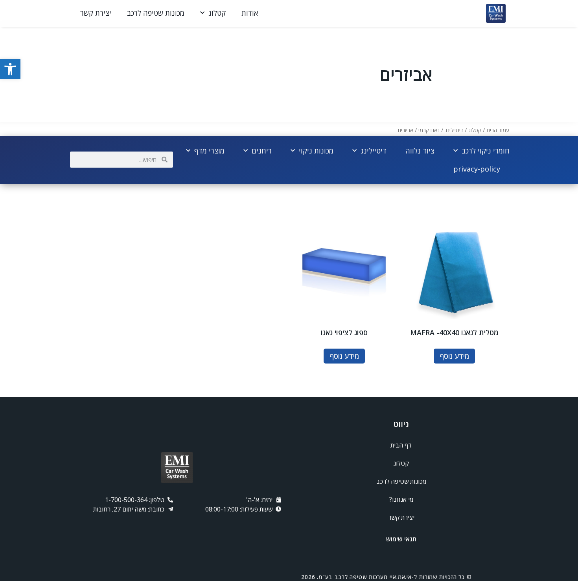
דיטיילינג (454, 130)
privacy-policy (476, 169)
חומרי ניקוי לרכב (486, 150)
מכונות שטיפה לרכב (155, 13)
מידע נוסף (454, 356)
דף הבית (401, 445)
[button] (10, 69)
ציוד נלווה (419, 150)
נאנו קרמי (429, 130)
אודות (249, 13)
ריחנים (262, 150)
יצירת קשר (95, 13)
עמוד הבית (497, 130)
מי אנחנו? (401, 499)
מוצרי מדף (209, 150)
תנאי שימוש (401, 539)
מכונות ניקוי (316, 150)
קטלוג (217, 13)
